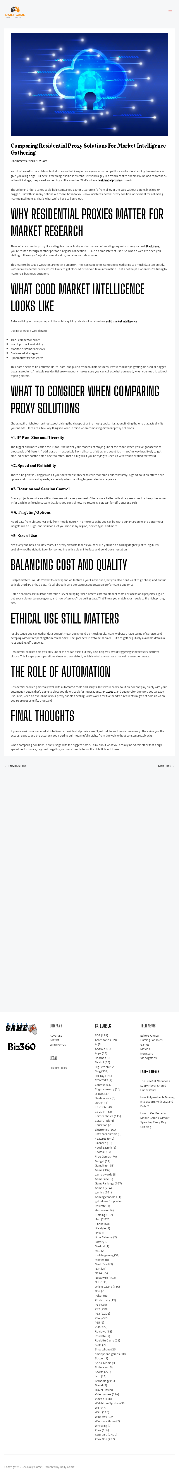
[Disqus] (89, 829)
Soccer (99, 1358)
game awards (103, 1174)
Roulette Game (104, 1340)
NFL (97, 1282)
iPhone (99, 1224)
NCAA (98, 1273)
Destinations (103, 1098)
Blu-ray (99, 1076)
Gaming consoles (106, 1197)
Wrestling (101, 1426)
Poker (99, 1295)
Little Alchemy (104, 1237)
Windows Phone (105, 1421)
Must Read (102, 1264)
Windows (101, 1417)
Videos (99, 1399)
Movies (100, 1260)
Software (101, 1367)
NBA (97, 1268)
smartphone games (107, 1354)
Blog (98, 1071)
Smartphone (103, 1349)
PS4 (97, 1318)
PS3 (97, 1313)
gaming (99, 1192)
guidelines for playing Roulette (108, 1203)
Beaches (100, 1058)
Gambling (101, 1165)
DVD (98, 1103)
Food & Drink (103, 1147)
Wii (97, 1408)
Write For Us (58, 1044)
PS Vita (99, 1304)
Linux (98, 1233)
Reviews (100, 1331)
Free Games (103, 1156)
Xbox (98, 1430)
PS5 (97, 1322)
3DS (97, 1035)
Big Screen (102, 1067)
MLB (97, 1251)
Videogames (103, 1394)
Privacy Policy (58, 1068)
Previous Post (15, 765)
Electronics (102, 1129)
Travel (99, 1385)
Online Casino (103, 1286)
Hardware (101, 1210)
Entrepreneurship (106, 1134)
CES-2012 (101, 1080)
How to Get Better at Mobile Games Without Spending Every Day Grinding (154, 1120)
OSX (97, 1291)
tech (32, 161)
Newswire (101, 1277)
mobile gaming (104, 1255)
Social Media (103, 1363)
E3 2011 (100, 1111)
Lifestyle (100, 1228)
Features (101, 1138)
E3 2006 (100, 1107)
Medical (100, 1246)
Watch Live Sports (106, 1403)
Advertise (56, 1035)
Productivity (102, 1300)
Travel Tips (102, 1390)
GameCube (102, 1179)
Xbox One (101, 1439)
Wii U (98, 1412)
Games (99, 1188)
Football (100, 1152)
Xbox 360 (101, 1434)
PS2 (97, 1309)
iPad (97, 1219)
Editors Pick (102, 1120)
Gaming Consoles (151, 1040)
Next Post (166, 765)
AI (96, 1044)
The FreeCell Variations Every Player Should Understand (155, 1085)
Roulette (100, 1336)
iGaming (100, 1215)
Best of (99, 1062)
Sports (99, 1372)
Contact (54, 1040)
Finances (100, 1143)
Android (100, 1049)
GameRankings (104, 1183)
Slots (98, 1345)
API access (108, 691)
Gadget (99, 1161)
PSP (97, 1327)
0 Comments (19, 161)
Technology (102, 1381)
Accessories (103, 1040)
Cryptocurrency (104, 1089)
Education (101, 1125)
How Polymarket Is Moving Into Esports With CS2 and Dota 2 (157, 1101)
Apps (98, 1053)
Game (99, 1170)
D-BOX (99, 1094)
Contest (100, 1085)
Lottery (99, 1242)
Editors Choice (104, 1116)
